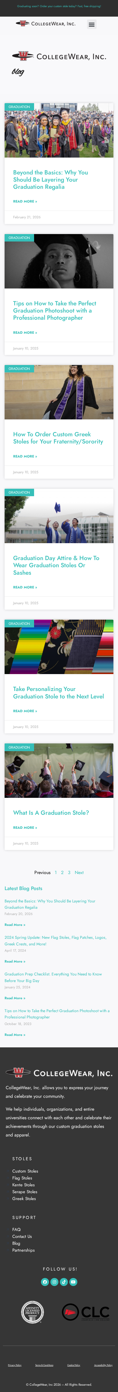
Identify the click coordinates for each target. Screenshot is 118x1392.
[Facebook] (45, 1282)
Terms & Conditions (44, 1365)
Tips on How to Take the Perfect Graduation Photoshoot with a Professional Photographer (54, 310)
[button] (92, 24)
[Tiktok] (64, 1282)
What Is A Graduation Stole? (51, 812)
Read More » (25, 201)
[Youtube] (73, 1282)
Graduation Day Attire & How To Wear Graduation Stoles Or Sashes (56, 565)
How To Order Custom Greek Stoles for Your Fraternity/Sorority (58, 438)
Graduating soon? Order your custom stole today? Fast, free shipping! (59, 6)
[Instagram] (54, 1282)
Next (79, 872)
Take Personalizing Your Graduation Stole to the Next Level (58, 692)
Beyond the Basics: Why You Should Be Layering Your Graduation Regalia (50, 179)
